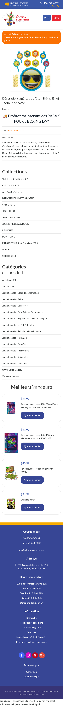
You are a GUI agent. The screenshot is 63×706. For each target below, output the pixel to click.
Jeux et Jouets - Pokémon (14, 337)
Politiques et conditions (31, 622)
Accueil (7, 34)
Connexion (31, 671)
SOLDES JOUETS (10, 256)
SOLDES (6, 249)
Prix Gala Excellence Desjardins (31, 642)
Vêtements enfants (11, 376)
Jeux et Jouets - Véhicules (14, 363)
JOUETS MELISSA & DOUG (15, 223)
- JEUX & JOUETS (10, 185)
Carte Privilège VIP (31, 627)
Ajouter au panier (32, 415)
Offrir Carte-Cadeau (12, 369)
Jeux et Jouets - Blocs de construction (20, 292)
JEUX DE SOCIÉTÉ (11, 217)
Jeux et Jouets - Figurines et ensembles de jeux (24, 318)
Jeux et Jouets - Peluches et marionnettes (22, 331)
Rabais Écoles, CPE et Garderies (31, 637)
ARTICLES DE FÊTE (12, 191)
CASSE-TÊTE (8, 204)
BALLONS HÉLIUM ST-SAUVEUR (18, 198)
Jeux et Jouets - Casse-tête (15, 305)
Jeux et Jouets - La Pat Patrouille (18, 325)
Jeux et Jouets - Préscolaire (15, 350)
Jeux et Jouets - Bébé (12, 299)
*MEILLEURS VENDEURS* (15, 179)
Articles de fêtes (20, 34)
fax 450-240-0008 (31, 543)
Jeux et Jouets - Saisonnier (15, 357)
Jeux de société (9, 286)
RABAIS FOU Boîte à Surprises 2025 (20, 243)
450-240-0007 (51, 3)
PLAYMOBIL (8, 236)
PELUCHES (7, 230)
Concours (31, 632)
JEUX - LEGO (8, 211)
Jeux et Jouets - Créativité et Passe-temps (22, 312)
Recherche (31, 618)
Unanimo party (28, 499)
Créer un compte (32, 676)
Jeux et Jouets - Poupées (14, 344)
